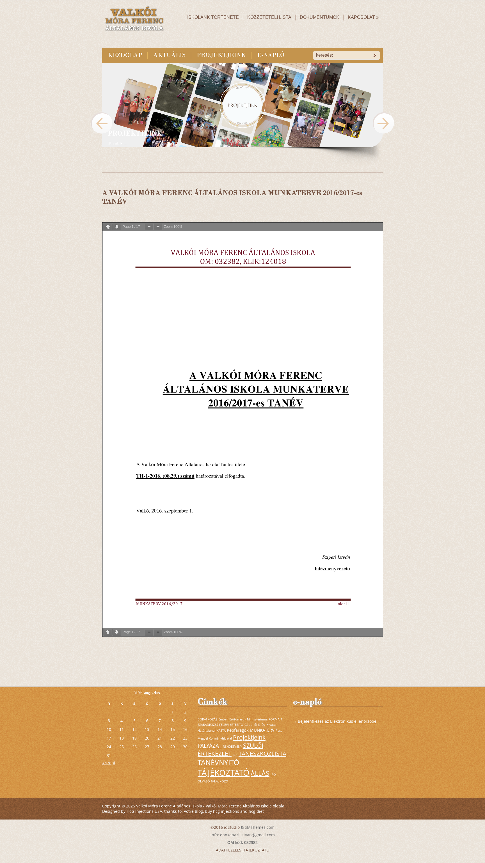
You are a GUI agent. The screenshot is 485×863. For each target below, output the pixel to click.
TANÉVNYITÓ (218, 762)
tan (235, 755)
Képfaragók (238, 730)
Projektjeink (249, 737)
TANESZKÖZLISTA (262, 753)
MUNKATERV (262, 730)
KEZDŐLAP (125, 55)
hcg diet (256, 811)
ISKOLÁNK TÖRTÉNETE (213, 17)
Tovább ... (117, 143)
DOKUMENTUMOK (319, 17)
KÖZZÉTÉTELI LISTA (269, 17)
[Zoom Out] (149, 227)
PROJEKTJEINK (221, 55)
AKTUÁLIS (169, 55)
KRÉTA (221, 731)
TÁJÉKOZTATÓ (224, 772)
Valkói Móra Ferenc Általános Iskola (169, 806)
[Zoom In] (158, 227)
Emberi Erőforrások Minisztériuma (242, 719)
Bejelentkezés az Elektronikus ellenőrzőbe (337, 721)
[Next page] (117, 227)
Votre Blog (193, 811)
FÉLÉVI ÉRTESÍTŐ (231, 725)
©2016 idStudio (225, 827)
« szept (108, 762)
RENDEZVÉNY (232, 747)
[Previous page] (108, 227)
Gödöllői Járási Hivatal (260, 725)
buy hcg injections (222, 811)
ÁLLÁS (260, 773)
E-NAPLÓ (271, 55)
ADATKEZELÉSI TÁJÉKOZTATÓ (242, 850)
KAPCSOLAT (363, 17)
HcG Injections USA (144, 811)
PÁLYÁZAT (210, 745)
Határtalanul (207, 731)
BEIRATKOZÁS (207, 719)
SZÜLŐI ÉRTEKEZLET (230, 749)
